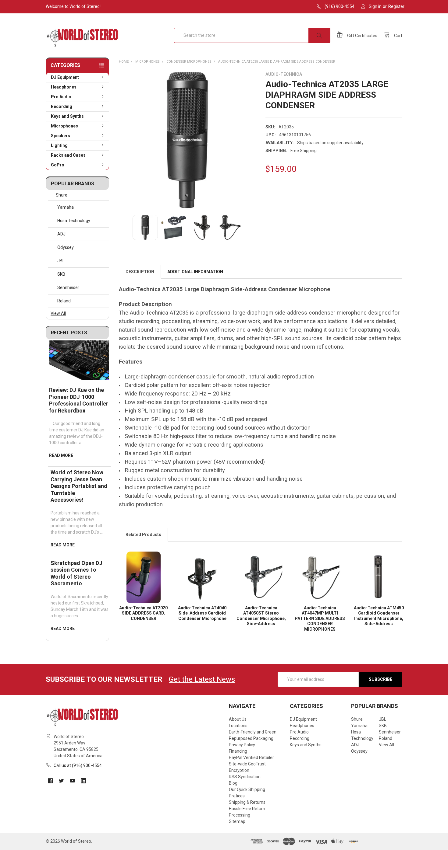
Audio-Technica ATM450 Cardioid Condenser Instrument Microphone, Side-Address (379, 615)
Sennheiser (68, 287)
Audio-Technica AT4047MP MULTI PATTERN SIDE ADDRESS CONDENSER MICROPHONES (320, 618)
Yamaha (65, 207)
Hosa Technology (73, 220)
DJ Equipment (65, 77)
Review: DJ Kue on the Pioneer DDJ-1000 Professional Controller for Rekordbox (78, 400)
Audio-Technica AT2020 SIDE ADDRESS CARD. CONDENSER (143, 613)
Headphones (63, 87)
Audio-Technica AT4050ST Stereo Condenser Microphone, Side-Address (261, 615)
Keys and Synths (67, 116)
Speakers (60, 135)
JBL (61, 260)
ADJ (61, 234)
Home (124, 62)
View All (58, 313)
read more (61, 455)
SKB (61, 274)
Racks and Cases (68, 155)
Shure (61, 195)
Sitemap (237, 821)
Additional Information (195, 271)
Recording (61, 106)
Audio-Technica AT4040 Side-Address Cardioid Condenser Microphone (202, 613)
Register (396, 6)
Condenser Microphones (189, 62)
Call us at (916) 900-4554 (78, 765)
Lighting (59, 145)
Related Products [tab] (143, 534)
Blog (233, 783)
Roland (64, 300)
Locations (238, 725)
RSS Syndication (245, 776)
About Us (238, 719)
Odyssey (65, 247)
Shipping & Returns (247, 802)
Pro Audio (61, 96)
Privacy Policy (242, 744)
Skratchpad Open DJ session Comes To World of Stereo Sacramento (76, 573)
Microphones (64, 126)
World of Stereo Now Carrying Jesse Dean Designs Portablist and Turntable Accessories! (79, 486)
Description (140, 271)
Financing (238, 751)
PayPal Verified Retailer (251, 757)
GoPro (57, 164)
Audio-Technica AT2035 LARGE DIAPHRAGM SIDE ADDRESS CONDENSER (276, 62)
